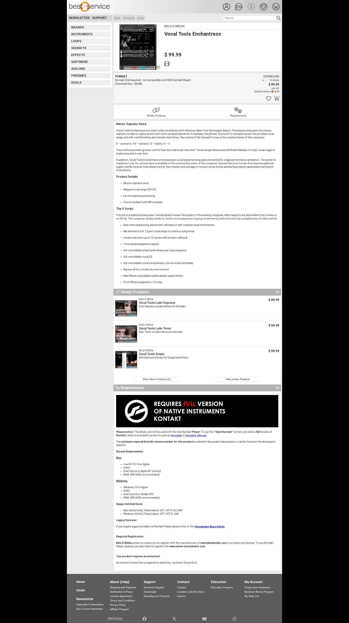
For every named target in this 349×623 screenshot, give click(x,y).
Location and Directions (190, 591)
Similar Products (156, 115)
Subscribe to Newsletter (90, 604)
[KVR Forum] (114, 619)
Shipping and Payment (123, 587)
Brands (77, 27)
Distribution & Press (121, 591)
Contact (181, 587)
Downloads (150, 591)
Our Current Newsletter (89, 608)
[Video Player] (166, 64)
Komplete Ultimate (195, 435)
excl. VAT (275, 88)
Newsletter (79, 17)
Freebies (78, 75)
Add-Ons (78, 68)
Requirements (238, 115)
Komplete (176, 435)
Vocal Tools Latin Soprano (157, 302)
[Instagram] (234, 619)
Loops (76, 41)
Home (117, 18)
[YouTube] (204, 619)
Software (79, 61)
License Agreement (121, 596)
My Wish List (251, 596)
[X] (174, 619)
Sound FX (79, 48)
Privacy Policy (118, 604)
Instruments (129, 18)
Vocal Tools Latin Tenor (155, 328)
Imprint (181, 596)
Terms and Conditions (122, 600)
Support (99, 17)
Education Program (222, 587)
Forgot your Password (257, 587)
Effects (78, 55)
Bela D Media (174, 26)
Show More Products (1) (157, 379)
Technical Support (154, 587)
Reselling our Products (157, 596)
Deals (76, 82)
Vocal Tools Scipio (151, 354)
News (80, 582)
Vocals (140, 18)
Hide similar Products (238, 379)
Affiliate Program (119, 609)
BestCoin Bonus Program (259, 591)
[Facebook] (145, 619)
